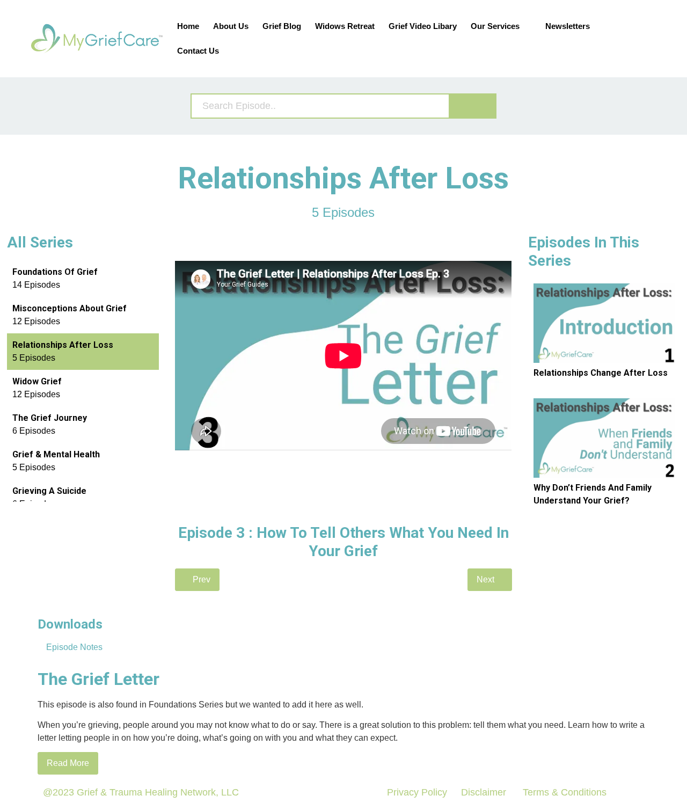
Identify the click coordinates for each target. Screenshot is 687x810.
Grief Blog (281, 26)
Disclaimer (483, 792)
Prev (200, 579)
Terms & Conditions (563, 792)
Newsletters (567, 26)
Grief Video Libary (423, 26)
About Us (231, 26)
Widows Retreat (345, 26)
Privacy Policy (417, 792)
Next (486, 579)
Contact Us (198, 50)
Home (188, 26)
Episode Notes (73, 647)
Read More (68, 763)
